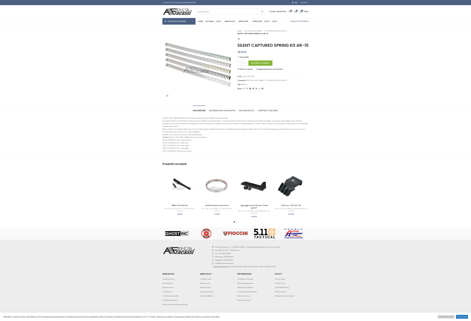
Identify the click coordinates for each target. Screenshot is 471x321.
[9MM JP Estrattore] (179, 186)
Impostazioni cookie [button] (446, 317)
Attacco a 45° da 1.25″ (291, 205)
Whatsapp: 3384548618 (224, 257)
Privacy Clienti (280, 292)
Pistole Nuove (167, 283)
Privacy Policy (280, 279)
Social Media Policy (282, 287)
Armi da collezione (207, 296)
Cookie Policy (280, 283)
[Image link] (179, 250)
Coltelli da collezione (170, 300)
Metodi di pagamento (245, 283)
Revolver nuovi (168, 287)
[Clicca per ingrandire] (167, 96)
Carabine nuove (168, 279)
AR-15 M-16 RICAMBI (253, 31)
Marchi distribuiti (243, 300)
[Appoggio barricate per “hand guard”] (254, 186)
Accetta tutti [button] (462, 317)
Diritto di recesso (244, 296)
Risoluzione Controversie (284, 296)
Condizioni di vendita (245, 279)
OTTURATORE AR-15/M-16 (275, 31)
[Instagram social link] (296, 2)
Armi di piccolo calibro (170, 296)
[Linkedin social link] (256, 88)
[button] (165, 233)
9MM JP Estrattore (180, 205)
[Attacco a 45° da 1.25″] (291, 186)
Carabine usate (206, 279)
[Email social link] (250, 88)
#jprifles (244, 84)
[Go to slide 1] (234, 222)
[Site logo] (177, 11)
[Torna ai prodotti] (238, 38)
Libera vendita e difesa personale (175, 304)
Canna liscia (166, 292)
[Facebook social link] (292, 2)
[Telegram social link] (262, 88)
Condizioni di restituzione (247, 292)
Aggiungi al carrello (260, 63)
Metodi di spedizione (245, 287)
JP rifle (165, 137)
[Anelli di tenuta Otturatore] (217, 186)
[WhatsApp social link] (259, 88)
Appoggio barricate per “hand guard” (254, 206)
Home (239, 31)
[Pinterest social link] (253, 88)
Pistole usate (205, 283)
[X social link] (247, 88)
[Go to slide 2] (236, 222)
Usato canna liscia (207, 292)
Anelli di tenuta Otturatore (217, 205)
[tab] (199, 109)
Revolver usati (205, 287)
